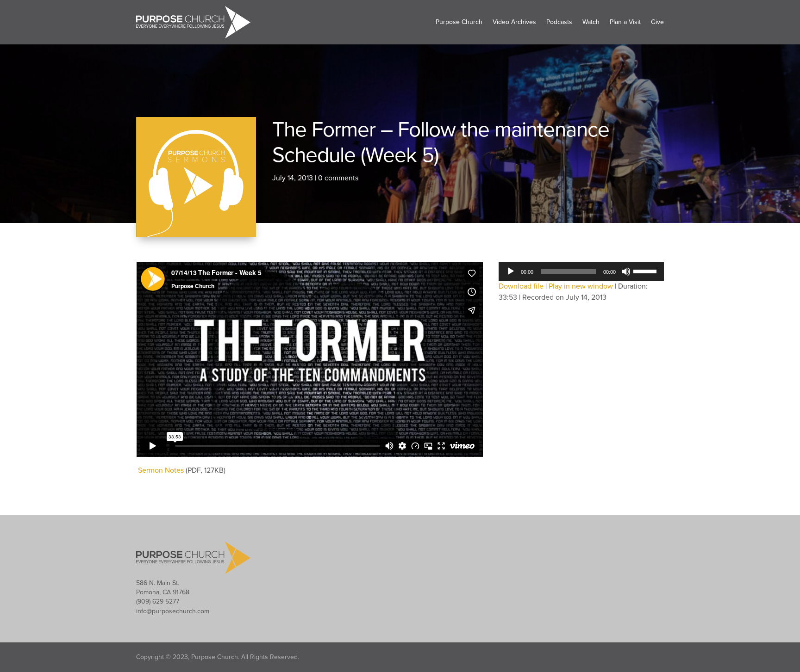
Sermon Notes (161, 470)
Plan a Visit (625, 22)
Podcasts (559, 22)
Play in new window (581, 286)
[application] (581, 271)
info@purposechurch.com (172, 611)
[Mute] (626, 271)
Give (657, 22)
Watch (591, 22)
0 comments (338, 178)
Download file (521, 286)
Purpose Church (459, 22)
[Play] (510, 271)
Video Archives (514, 22)
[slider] (646, 270)
